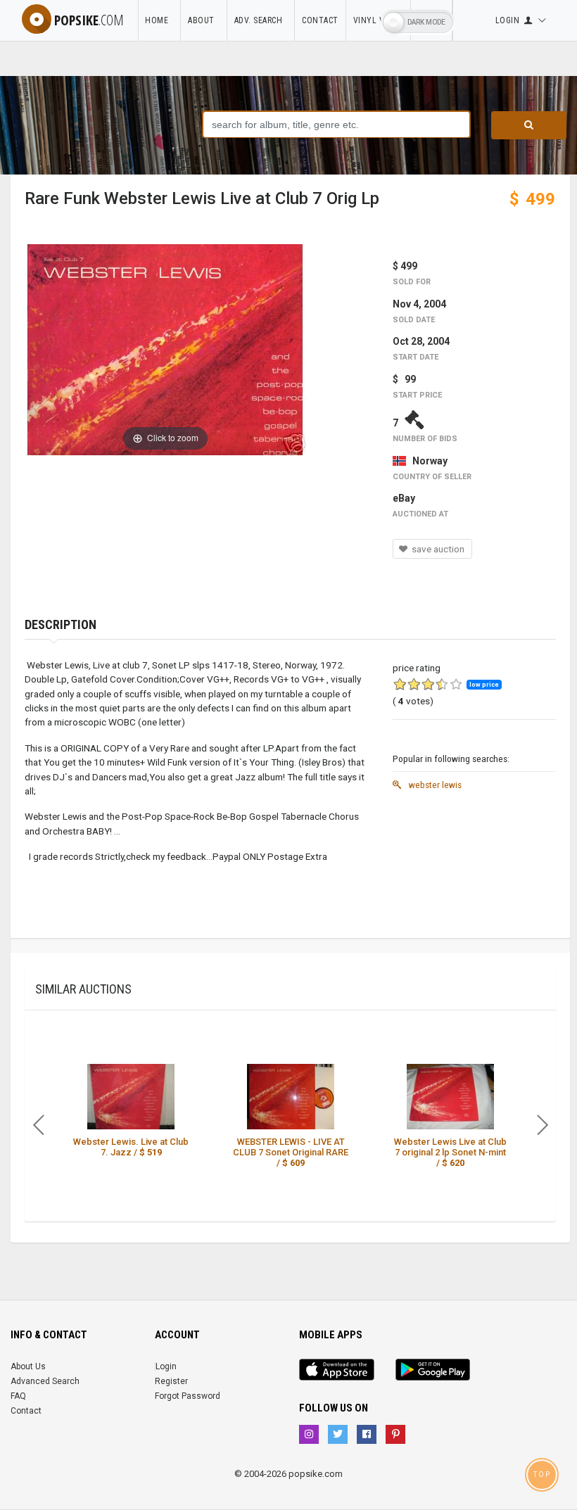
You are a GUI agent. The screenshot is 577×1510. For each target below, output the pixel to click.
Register (171, 1381)
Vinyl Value (378, 20)
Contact (320, 20)
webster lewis (434, 784)
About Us (28, 1366)
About (204, 20)
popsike (89, 20)
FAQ (18, 1396)
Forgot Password (187, 1396)
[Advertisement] (474, 867)
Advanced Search (45, 1381)
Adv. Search (261, 20)
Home (159, 20)
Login (166, 1366)
